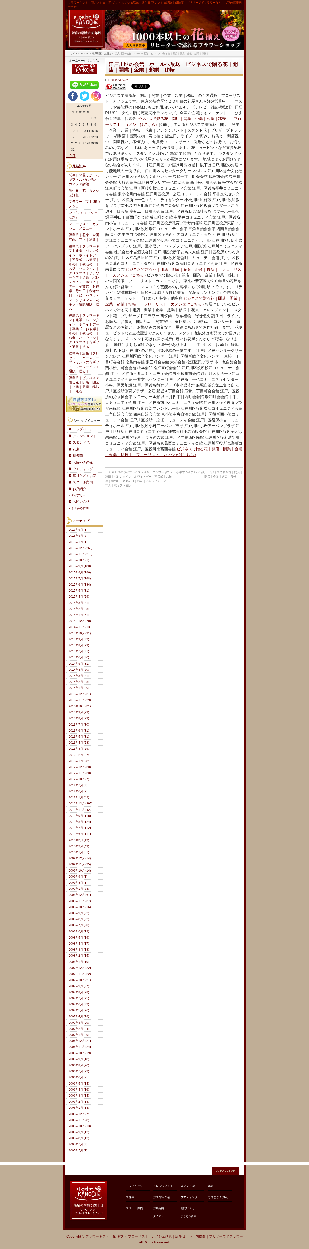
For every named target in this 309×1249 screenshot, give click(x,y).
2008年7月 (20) (79, 925)
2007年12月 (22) (80, 968)
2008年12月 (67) (80, 894)
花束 (76, 449)
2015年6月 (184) (80, 584)
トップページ (83, 429)
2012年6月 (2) (78, 791)
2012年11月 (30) (80, 773)
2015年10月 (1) (79, 560)
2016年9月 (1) (78, 529)
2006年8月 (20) (79, 1065)
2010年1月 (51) (79, 852)
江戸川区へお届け (117, 79)
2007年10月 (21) (80, 980)
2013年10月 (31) (80, 706)
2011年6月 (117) (80, 834)
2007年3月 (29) (79, 1022)
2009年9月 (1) (78, 876)
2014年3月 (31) (79, 675)
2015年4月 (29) (79, 596)
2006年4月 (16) (79, 1089)
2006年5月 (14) (79, 1083)
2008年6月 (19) (79, 931)
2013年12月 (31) (80, 694)
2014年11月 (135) (80, 627)
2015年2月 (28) (79, 609)
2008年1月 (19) (79, 962)
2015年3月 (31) (79, 603)
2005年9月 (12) (79, 1132)
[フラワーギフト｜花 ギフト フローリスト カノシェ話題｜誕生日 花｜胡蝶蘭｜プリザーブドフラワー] (154, 30)
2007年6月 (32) (79, 1004)
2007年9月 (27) (79, 986)
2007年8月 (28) (79, 992)
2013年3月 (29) (79, 748)
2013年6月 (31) (79, 730)
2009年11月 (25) (80, 864)
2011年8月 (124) (80, 822)
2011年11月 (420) (80, 809)
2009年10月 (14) (80, 870)
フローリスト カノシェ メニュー (84, 226)
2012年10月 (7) (79, 779)
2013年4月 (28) (79, 742)
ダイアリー (78, 495)
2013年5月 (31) (79, 736)
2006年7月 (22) (79, 1071)
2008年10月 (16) (80, 907)
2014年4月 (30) (79, 669)
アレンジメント (84, 436)
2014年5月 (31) (79, 663)
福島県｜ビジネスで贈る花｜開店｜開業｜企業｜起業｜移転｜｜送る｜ (84, 384)
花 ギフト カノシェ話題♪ (83, 215)
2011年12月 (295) (80, 803)
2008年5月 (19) (79, 937)
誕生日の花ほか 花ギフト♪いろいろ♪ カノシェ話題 (84, 179)
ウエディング (83, 469)
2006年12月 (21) (80, 1041)
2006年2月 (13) (79, 1101)
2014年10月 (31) (80, 633)
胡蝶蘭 (78, 456)
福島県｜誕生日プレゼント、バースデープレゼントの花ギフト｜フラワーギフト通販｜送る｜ (84, 362)
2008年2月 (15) (79, 955)
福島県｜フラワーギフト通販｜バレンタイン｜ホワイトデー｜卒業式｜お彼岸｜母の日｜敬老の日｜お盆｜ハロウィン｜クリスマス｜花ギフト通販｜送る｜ (84, 331)
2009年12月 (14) (80, 858)
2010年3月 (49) (79, 840)
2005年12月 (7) (79, 1114)
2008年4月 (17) (79, 943)
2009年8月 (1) (78, 882)
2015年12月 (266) (80, 548)
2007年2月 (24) (79, 1028)
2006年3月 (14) (79, 1095)
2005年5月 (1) (78, 1150)
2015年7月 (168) (80, 578)
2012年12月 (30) (80, 767)
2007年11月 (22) (80, 974)
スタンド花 (81, 442)
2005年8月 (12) (79, 1138)
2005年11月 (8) (79, 1120)
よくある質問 (80, 508)
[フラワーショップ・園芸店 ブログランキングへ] (115, 86)
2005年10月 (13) (80, 1126)
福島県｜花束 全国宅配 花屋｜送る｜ (84, 237)
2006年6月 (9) (78, 1077)
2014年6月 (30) (79, 657)
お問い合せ (81, 501)
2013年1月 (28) (79, 761)
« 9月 (71, 156)
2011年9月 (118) (80, 816)
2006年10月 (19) (80, 1053)
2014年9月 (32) (79, 639)
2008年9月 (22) (79, 913)
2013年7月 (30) (79, 724)
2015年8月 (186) (80, 572)
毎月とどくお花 (84, 476)
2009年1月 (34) (79, 888)
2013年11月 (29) (80, 700)
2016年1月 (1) (78, 542)
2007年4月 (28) (79, 1016)
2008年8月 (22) (79, 919)
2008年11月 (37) (80, 901)
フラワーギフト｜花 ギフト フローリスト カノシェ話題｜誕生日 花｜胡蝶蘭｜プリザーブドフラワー (164, 1236)
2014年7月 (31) (79, 651)
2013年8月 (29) (79, 718)
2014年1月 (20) (79, 688)
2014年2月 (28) (79, 682)
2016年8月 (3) (78, 535)
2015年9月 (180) (80, 566)
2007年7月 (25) (79, 998)
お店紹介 (79, 489)
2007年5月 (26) (79, 1010)
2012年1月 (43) (79, 797)
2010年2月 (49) (79, 846)
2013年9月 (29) (79, 712)
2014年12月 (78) (80, 621)
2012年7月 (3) (78, 785)
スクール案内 (83, 482)
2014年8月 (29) (79, 645)
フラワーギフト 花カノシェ (84, 204)
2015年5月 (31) (79, 590)
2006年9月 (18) (79, 1059)
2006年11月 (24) (80, 1047)
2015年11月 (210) (80, 554)
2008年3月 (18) (79, 949)
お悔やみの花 (83, 462)
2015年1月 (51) (79, 615)
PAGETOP (227, 1170)
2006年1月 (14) (79, 1107)
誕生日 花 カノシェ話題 (84, 193)
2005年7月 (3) (78, 1144)
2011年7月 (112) (80, 828)
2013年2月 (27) (79, 755)
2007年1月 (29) (79, 1035)
